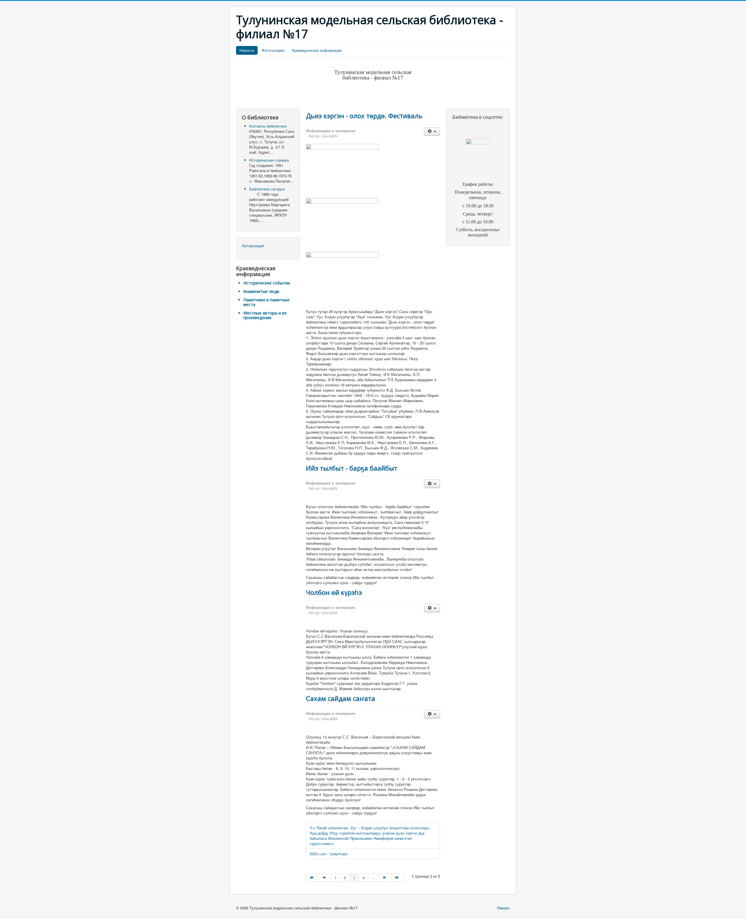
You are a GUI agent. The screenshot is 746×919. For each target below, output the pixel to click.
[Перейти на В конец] (397, 878)
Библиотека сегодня (267, 189)
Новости (247, 50)
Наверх (503, 908)
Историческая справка (269, 160)
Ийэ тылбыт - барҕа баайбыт (351, 468)
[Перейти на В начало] (312, 878)
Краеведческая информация (317, 50)
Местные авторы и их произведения (264, 315)
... (373, 877)
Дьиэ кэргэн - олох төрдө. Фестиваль (364, 115)
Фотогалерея (273, 50)
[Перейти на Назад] (325, 878)
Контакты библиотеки (267, 126)
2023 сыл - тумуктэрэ (329, 853)
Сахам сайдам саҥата (340, 698)
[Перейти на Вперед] (385, 878)
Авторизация (253, 245)
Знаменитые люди (261, 291)
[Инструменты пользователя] (432, 131)
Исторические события (266, 283)
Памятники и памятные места (266, 302)
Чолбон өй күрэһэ (334, 592)
